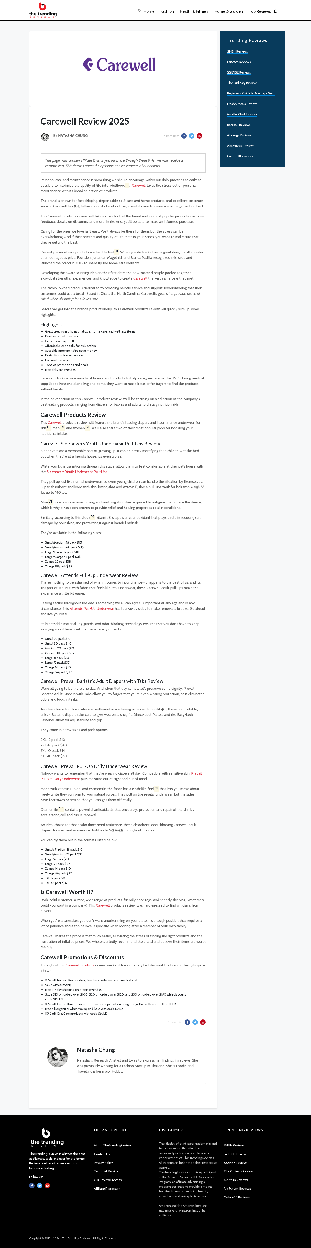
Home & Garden (228, 11)
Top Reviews (260, 11)
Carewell (139, 185)
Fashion (167, 11)
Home (148, 11)
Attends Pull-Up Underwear (92, 608)
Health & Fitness (194, 11)
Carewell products (80, 965)
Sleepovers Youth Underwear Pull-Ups (77, 472)
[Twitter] (39, 1185)
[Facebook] (32, 1185)
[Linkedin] (47, 1185)
